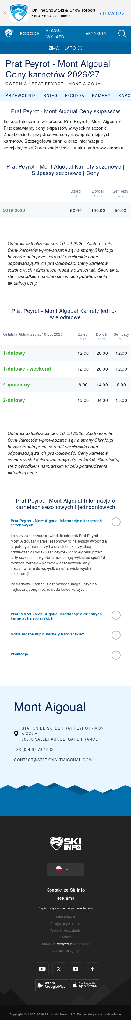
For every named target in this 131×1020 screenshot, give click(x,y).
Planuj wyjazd (55, 33)
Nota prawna (65, 916)
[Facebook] (92, 968)
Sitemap (65, 937)
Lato (70, 48)
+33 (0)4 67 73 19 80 (34, 749)
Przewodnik (20, 95)
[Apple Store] (84, 984)
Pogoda (30, 33)
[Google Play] (51, 984)
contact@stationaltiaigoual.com (53, 759)
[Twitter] (59, 968)
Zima (54, 48)
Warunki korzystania (65, 930)
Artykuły (96, 33)
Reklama (65, 898)
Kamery (101, 95)
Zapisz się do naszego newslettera (65, 907)
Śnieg (51, 95)
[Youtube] (42, 968)
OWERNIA (16, 83)
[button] (122, 33)
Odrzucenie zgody (65, 950)
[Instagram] (75, 968)
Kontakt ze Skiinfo (65, 890)
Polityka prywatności (65, 923)
